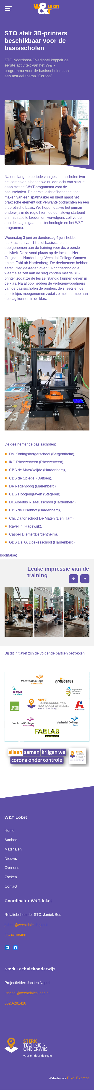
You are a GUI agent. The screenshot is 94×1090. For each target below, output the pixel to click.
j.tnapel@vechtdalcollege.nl (27, 993)
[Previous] (73, 578)
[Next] (84, 578)
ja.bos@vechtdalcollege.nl (26, 925)
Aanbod (11, 840)
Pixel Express (78, 1078)
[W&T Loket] (47, 9)
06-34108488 (15, 935)
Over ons (12, 868)
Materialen (13, 849)
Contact (11, 886)
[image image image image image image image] (47, 610)
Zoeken (11, 877)
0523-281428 (15, 1003)
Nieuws (11, 859)
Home (9, 830)
